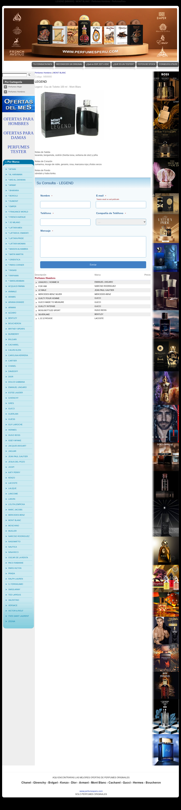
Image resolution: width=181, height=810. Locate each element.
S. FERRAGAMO (15, 584)
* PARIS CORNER (16, 265)
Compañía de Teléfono (109, 213)
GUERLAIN (13, 414)
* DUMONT (13, 201)
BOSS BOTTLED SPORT (49, 310)
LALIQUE (12, 488)
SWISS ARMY (14, 589)
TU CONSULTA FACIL (42, 64)
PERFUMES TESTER (18, 149)
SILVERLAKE (44, 314)
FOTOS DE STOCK (146, 64)
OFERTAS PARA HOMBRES (19, 121)
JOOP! (11, 467)
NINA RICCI (13, 552)
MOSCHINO (13, 526)
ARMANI (12, 307)
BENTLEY (12, 318)
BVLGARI (12, 339)
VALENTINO (13, 600)
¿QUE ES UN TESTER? (123, 64)
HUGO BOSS (14, 435)
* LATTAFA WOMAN (16, 244)
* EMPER (12, 206)
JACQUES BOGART (17, 446)
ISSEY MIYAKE (14, 440)
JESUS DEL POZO (16, 462)
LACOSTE (12, 483)
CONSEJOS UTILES (168, 64)
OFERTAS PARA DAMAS (19, 135)
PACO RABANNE (15, 563)
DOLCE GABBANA (16, 382)
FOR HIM (42, 286)
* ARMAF (12, 185)
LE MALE (42, 290)
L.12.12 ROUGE (45, 318)
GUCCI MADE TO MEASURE (51, 302)
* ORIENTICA (14, 260)
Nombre (45, 195)
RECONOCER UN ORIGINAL (69, 64)
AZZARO (12, 313)
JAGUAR (12, 451)
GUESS (11, 419)
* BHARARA (13, 190)
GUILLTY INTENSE (46, 306)
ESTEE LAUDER (15, 393)
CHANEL (12, 366)
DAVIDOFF (13, 371)
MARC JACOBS (15, 510)
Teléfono (45, 213)
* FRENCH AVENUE (17, 217)
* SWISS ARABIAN (16, 281)
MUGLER (12, 531)
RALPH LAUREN (15, 579)
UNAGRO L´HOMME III (48, 282)
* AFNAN (12, 169)
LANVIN (11, 499)
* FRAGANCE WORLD (18, 212)
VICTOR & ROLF (15, 611)
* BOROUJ (13, 196)
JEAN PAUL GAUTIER (18, 456)
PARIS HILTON (14, 568)
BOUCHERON (14, 323)
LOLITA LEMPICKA (16, 504)
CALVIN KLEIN (14, 350)
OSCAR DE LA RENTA (18, 557)
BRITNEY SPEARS (16, 329)
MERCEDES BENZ (16, 515)
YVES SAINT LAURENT (18, 616)
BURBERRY (13, 334)
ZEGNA (11, 621)
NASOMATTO (14, 541)
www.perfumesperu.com (91, 790)
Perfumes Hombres (16, 92)
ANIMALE (12, 291)
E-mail (100, 195)
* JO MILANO (14, 222)
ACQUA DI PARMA (16, 286)
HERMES (12, 430)
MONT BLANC (14, 520)
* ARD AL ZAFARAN (16, 180)
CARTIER (12, 361)
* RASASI (12, 270)
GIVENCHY (13, 398)
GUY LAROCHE (15, 424)
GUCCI (11, 408)
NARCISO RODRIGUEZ (19, 536)
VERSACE (12, 605)
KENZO (11, 478)
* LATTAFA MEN (15, 228)
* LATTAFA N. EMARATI (18, 233)
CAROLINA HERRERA (18, 355)
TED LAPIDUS (14, 595)
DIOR (10, 377)
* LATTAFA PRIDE (16, 238)
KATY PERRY (14, 472)
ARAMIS (12, 297)
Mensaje (45, 230)
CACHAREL (13, 345)
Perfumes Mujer (15, 87)
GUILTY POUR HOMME (48, 298)
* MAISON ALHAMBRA (18, 249)
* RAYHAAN (13, 275)
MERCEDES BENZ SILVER (50, 294)
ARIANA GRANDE (16, 302)
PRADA (11, 573)
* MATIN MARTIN (15, 254)
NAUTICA (12, 547)
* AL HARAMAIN (15, 174)
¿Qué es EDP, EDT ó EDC (97, 64)
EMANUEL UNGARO (17, 387)
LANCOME (13, 494)
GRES (11, 403)
